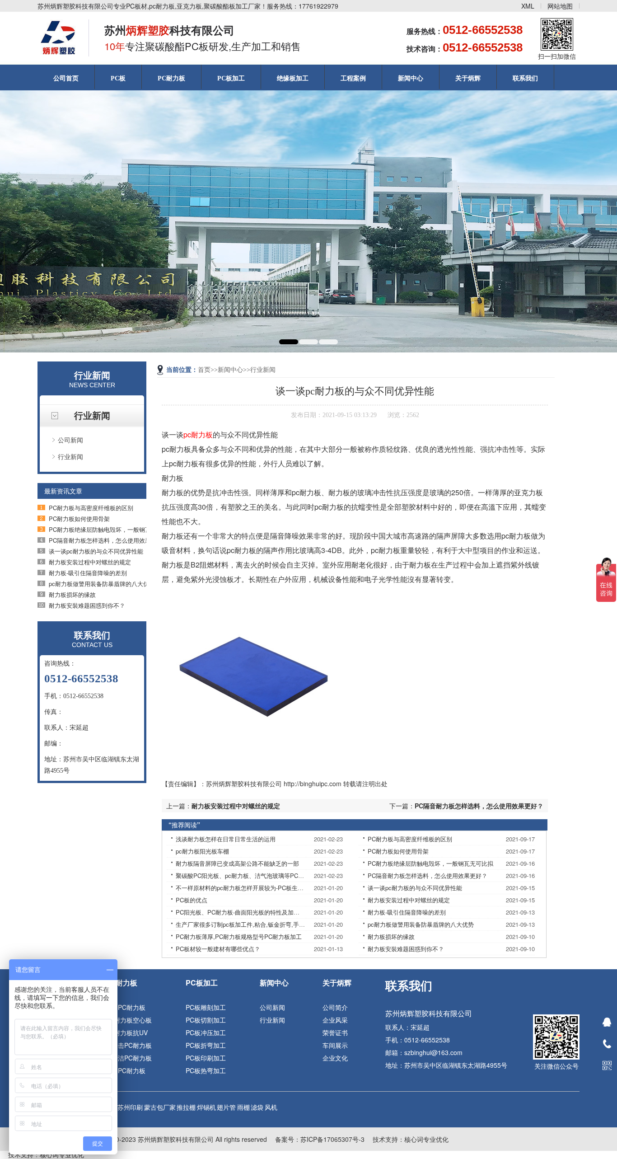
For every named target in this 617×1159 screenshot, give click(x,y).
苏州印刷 (130, 1107)
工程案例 (353, 78)
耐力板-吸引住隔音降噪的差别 (88, 572)
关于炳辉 (468, 78)
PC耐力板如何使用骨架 (79, 518)
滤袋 (257, 1107)
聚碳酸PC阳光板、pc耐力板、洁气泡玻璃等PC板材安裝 (249, 875)
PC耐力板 (171, 78)
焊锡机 (206, 1107)
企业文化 (335, 1057)
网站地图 (560, 5)
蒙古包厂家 (160, 1107)
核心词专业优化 (426, 1139)
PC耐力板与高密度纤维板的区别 (91, 507)
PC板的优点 (191, 900)
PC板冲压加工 (206, 1032)
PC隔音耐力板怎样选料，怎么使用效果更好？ (108, 540)
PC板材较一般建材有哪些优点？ (218, 948)
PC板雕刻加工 (206, 1007)
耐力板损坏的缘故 (72, 594)
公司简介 (335, 1007)
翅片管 (226, 1107)
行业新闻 (70, 456)
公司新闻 (70, 439)
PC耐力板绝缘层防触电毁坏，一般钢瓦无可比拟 (111, 529)
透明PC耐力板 (125, 1007)
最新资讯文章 (63, 490)
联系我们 (525, 78)
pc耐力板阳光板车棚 (202, 851)
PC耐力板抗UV (126, 1032)
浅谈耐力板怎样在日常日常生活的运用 (226, 839)
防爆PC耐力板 (125, 1070)
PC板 (118, 78)
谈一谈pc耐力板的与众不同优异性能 (96, 551)
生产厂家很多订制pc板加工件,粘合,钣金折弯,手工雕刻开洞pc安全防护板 (270, 924)
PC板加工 (231, 78)
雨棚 (243, 1107)
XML (527, 5)
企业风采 (335, 1019)
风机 (271, 1107)
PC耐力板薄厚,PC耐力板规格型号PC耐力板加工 (239, 936)
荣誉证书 (335, 1032)
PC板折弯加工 (206, 1045)
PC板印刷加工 (206, 1057)
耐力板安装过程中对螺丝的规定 (90, 562)
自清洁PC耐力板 (128, 1057)
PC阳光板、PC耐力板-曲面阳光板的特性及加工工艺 (243, 912)
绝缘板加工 (292, 78)
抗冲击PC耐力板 (128, 1045)
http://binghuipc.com (312, 783)
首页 (204, 369)
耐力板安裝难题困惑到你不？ (87, 605)
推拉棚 (186, 1107)
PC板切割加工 (206, 1019)
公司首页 (66, 78)
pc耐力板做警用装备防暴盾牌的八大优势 (102, 583)
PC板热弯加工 (206, 1070)
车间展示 (335, 1045)
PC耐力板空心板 (128, 1019)
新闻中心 (410, 78)
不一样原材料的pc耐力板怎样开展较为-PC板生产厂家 (245, 887)
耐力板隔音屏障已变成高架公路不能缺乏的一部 (237, 863)
